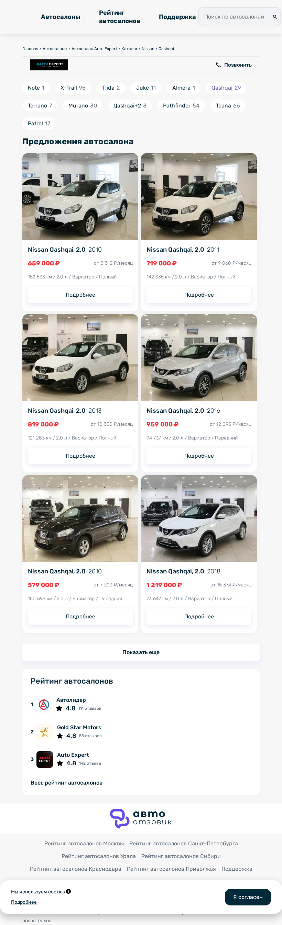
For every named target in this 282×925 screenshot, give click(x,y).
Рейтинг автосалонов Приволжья (171, 869)
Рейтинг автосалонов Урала (99, 856)
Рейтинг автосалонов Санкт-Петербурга (183, 843)
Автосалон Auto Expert (94, 48)
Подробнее (80, 295)
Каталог (129, 48)
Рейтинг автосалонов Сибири (181, 856)
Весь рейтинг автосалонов (66, 783)
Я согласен (248, 897)
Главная (30, 48)
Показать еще (141, 652)
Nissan (148, 48)
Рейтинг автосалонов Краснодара (75, 869)
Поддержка (177, 17)
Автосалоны (60, 17)
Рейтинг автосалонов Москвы (84, 843)
